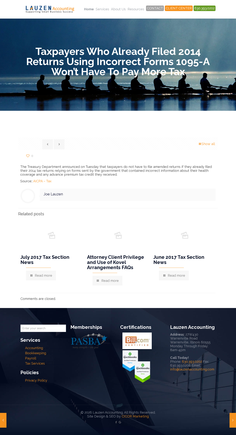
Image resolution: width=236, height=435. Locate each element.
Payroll (30, 358)
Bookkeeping (35, 353)
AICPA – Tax (42, 181)
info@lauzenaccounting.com (192, 369)
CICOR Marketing (135, 416)
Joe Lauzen (53, 194)
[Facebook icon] (116, 422)
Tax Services (35, 363)
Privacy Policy (36, 380)
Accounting (34, 348)
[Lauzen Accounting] (50, 9)
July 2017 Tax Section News (44, 259)
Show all (208, 144)
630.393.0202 (192, 361)
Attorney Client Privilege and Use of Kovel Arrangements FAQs (115, 262)
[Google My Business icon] (120, 422)
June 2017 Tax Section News (178, 259)
